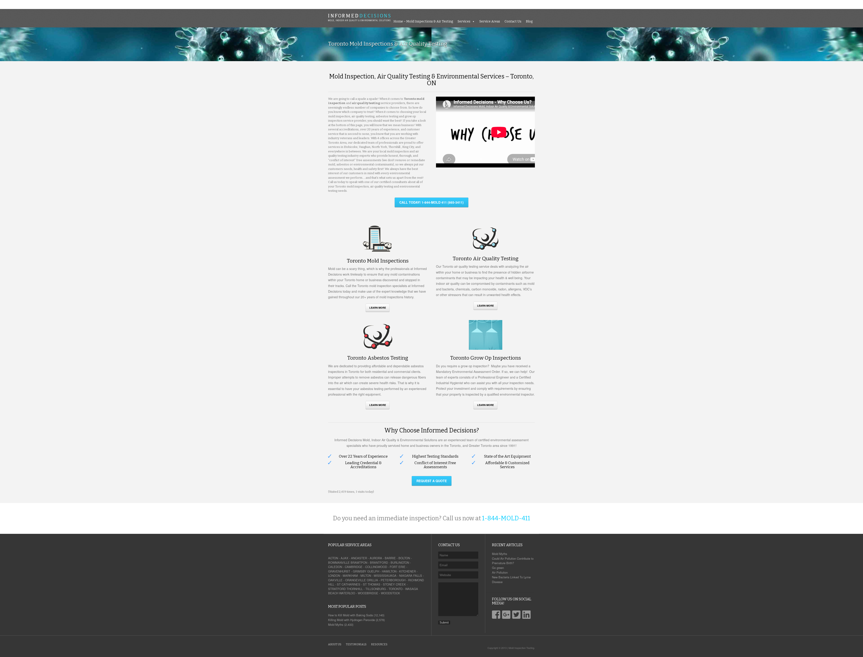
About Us (334, 644)
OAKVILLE (335, 580)
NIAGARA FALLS (410, 575)
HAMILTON (389, 571)
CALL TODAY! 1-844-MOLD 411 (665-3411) (431, 202)
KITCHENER (407, 571)
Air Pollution (500, 572)
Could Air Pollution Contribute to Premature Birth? (513, 560)
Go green (498, 568)
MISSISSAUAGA (385, 575)
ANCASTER (359, 558)
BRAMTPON (359, 562)
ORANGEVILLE (355, 580)
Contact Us (841, 4)
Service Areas (817, 4)
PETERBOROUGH (393, 580)
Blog (857, 4)
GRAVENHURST (339, 571)
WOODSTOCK (390, 593)
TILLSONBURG (375, 589)
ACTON (333, 558)
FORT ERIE (397, 567)
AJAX (344, 558)
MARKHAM (350, 575)
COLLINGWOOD (376, 567)
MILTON (365, 575)
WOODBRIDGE (368, 593)
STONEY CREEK (394, 584)
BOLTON (404, 558)
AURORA (376, 558)
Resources (379, 644)
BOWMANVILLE (339, 562)
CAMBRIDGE (354, 567)
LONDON (334, 575)
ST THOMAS (371, 584)
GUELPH (373, 571)
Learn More (377, 307)
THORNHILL (355, 589)
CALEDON (335, 567)
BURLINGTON (400, 562)
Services (792, 4)
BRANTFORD (379, 562)
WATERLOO (347, 593)
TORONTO (396, 589)
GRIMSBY (359, 571)
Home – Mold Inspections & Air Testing (751, 4)
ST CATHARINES (348, 584)
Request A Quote (431, 481)
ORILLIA (372, 580)
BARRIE (390, 558)
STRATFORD (337, 589)
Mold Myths (499, 554)
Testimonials (356, 644)
